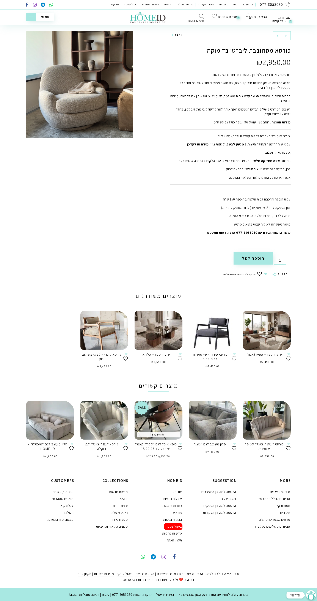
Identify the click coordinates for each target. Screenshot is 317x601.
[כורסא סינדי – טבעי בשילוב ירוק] (104, 330)
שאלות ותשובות (151, 4)
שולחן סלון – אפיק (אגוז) (264, 354)
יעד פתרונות (164, 579)
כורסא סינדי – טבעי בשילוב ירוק (101, 356)
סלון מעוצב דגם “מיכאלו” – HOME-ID (47, 446)
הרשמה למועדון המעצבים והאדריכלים (218, 495)
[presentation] (31, 428)
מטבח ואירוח (119, 519)
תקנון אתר (84, 574)
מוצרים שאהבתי (63, 499)
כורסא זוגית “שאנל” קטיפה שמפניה (264, 446)
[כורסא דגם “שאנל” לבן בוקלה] (104, 420)
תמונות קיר (283, 505)
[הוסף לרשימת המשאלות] (289, 356)
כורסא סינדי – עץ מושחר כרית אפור (210, 356)
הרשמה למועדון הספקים (220, 505)
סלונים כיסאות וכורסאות (112, 526)
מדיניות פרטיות (172, 533)
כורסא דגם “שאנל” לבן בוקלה (101, 446)
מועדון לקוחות (206, 4)
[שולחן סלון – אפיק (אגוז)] (267, 330)
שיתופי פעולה (185, 4)
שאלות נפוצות (172, 499)
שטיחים (285, 512)
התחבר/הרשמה (63, 492)
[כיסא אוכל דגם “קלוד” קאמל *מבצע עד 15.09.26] (158, 420)
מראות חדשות (118, 492)
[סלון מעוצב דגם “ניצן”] (213, 420)
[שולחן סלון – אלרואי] (158, 330)
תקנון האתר (174, 540)
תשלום (69, 512)
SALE (124, 499)
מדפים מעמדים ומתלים (274, 519)
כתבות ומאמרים (171, 505)
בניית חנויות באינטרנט (139, 579)
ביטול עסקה (131, 4)
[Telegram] (43, 5)
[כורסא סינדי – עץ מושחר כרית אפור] (213, 330)
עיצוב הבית (120, 505)
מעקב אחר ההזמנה (60, 519)
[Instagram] (35, 5)
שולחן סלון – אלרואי (156, 354)
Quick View (283, 320)
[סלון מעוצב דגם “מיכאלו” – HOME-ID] (50, 420)
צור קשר (114, 4)
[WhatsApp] (51, 5)
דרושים (168, 4)
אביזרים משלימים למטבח (272, 526)
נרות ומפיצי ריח (280, 492)
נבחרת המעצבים (229, 4)
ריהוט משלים (119, 512)
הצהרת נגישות (172, 519)
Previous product (277, 36)
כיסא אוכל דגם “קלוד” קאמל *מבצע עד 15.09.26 (156, 446)
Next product (286, 36)
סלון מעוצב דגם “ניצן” (210, 444)
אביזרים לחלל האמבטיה (274, 499)
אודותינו (248, 4)
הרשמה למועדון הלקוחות (219, 512)
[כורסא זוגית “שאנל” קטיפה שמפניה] (267, 420)
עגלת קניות (66, 505)
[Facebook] (26, 5)
